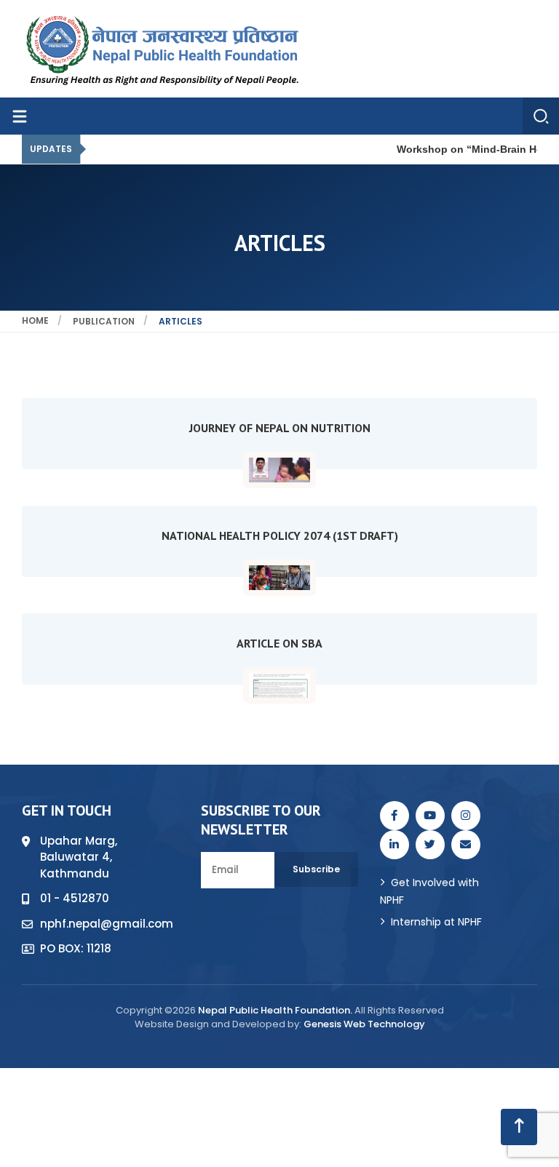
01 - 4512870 (74, 898)
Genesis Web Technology (364, 1024)
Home (35, 320)
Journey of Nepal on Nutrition (279, 428)
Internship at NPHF (436, 922)
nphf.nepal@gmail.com (106, 923)
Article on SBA (279, 643)
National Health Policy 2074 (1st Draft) (280, 535)
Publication (104, 321)
